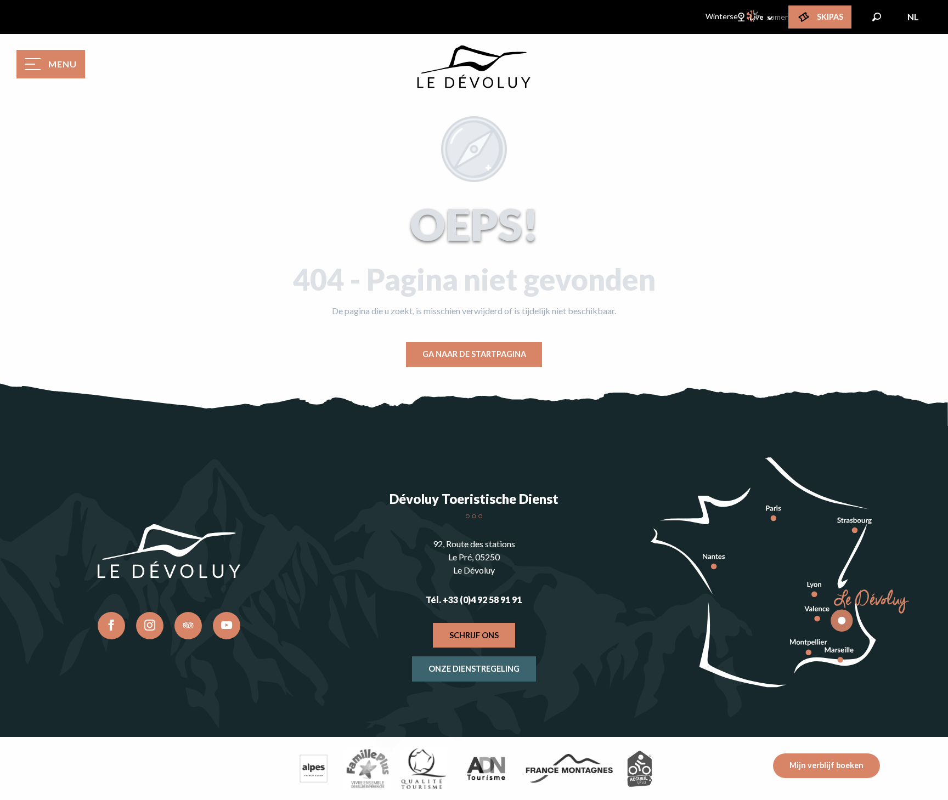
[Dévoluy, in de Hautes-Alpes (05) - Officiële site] (474, 67)
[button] (876, 17)
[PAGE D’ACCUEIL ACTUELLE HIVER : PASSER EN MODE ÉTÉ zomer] (754, 15)
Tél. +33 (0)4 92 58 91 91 (474, 599)
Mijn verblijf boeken (826, 765)
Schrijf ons (474, 635)
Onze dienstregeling (474, 668)
